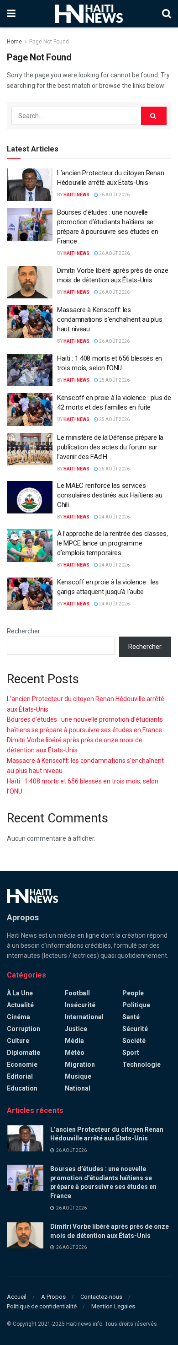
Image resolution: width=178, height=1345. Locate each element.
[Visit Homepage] (89, 14)
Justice (76, 1028)
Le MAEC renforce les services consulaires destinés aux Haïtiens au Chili (109, 495)
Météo (74, 1052)
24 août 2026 (114, 516)
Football (77, 993)
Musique (78, 1076)
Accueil (16, 1296)
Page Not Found (49, 41)
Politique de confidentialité (42, 1306)
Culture (18, 1040)
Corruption (23, 1028)
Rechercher (23, 631)
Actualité (20, 1005)
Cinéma (18, 1017)
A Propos (53, 1296)
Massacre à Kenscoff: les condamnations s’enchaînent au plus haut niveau (109, 319)
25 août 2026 (114, 380)
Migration (80, 1064)
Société (134, 1040)
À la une (20, 993)
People (133, 993)
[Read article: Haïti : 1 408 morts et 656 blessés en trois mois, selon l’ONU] (29, 370)
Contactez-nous (101, 1296)
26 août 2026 (114, 194)
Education (22, 1088)
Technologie (141, 1064)
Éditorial (20, 1076)
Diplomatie (23, 1052)
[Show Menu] (11, 13)
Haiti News (76, 194)
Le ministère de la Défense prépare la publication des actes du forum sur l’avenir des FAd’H (110, 447)
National (77, 1088)
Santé (131, 1017)
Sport (130, 1052)
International (84, 1017)
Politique (136, 1005)
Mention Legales (113, 1306)
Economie (22, 1064)
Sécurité (135, 1028)
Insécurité (80, 1005)
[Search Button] (166, 13)
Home (14, 41)
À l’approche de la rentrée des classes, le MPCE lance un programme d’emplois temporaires (112, 543)
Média (74, 1040)
